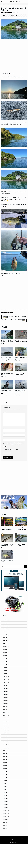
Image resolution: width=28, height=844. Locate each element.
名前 (4, 428)
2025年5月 (5, 661)
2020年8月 (5, 822)
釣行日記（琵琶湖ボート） (7, 12)
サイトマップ (12, 838)
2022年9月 (5, 756)
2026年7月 (5, 623)
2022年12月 (6, 747)
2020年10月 (6, 816)
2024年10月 (6, 682)
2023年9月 (5, 721)
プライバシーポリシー (20, 838)
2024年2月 (5, 706)
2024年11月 (6, 679)
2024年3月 (5, 703)
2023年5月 (5, 733)
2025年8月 (5, 652)
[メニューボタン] (1, 1)
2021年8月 (5, 795)
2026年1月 (5, 637)
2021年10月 (6, 789)
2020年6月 (5, 828)
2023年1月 (5, 744)
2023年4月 (5, 736)
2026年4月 (5, 629)
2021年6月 (5, 801)
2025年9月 (5, 649)
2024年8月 (5, 688)
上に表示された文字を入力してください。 (11, 449)
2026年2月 (5, 634)
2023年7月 (5, 727)
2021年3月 (5, 807)
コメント (5, 411)
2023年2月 (5, 742)
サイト (4, 438)
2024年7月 (5, 691)
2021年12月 (6, 783)
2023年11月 (6, 715)
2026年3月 (5, 631)
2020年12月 (6, 810)
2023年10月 (6, 718)
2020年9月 (5, 819)
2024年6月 (5, 694)
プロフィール (6, 838)
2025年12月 (6, 640)
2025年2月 (5, 670)
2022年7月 (5, 762)
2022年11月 (6, 750)
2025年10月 (6, 646)
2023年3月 (5, 739)
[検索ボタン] (26, 1)
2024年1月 (5, 709)
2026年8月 (5, 620)
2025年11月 (6, 643)
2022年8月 (5, 759)
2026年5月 (5, 626)
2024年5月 (5, 697)
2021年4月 (5, 804)
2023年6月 (5, 730)
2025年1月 (5, 673)
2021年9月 (5, 792)
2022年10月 (6, 753)
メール (5, 433)
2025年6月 (5, 658)
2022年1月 (5, 780)
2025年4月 (5, 664)
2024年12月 (6, 676)
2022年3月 (5, 774)
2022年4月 (5, 771)
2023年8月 (5, 724)
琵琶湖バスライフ (14, 1)
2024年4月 (5, 700)
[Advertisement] (14, 54)
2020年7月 (5, 825)
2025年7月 (5, 655)
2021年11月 (6, 786)
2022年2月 (5, 777)
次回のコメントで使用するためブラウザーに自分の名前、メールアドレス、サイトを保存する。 (14, 443)
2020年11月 (6, 813)
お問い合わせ (14, 839)
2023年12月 (6, 712)
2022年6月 (5, 765)
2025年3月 (5, 667)
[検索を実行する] (25, 566)
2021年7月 (5, 798)
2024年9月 (5, 685)
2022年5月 (5, 768)
